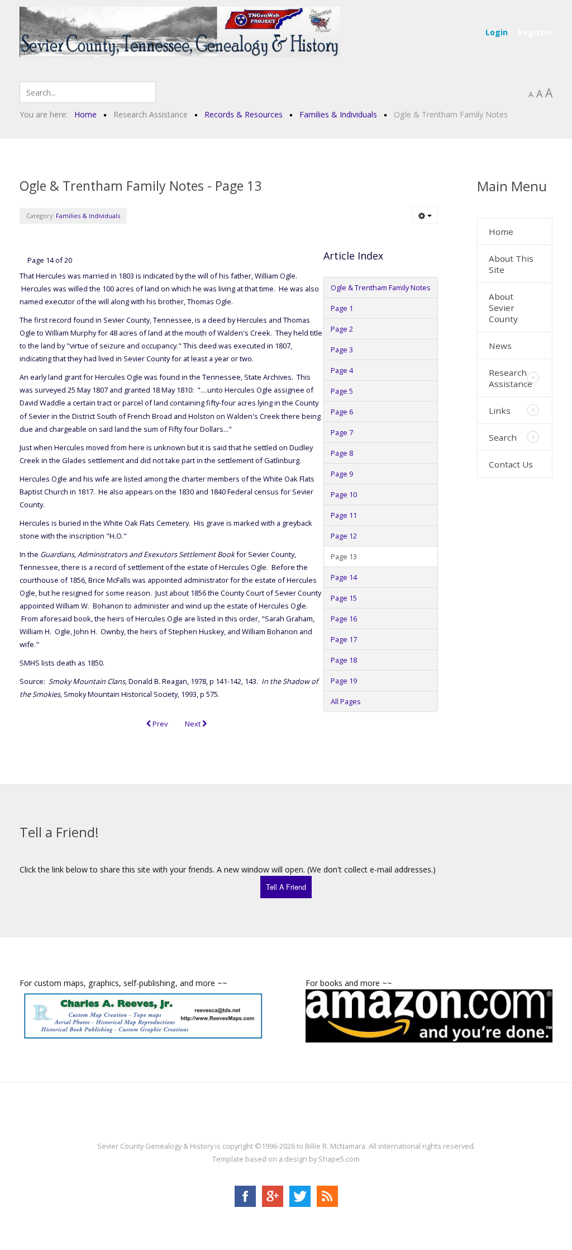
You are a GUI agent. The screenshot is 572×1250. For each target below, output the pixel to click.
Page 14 (344, 577)
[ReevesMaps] (143, 1015)
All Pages (346, 701)
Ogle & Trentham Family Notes (381, 287)
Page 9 (342, 474)
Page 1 (342, 308)
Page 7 (342, 432)
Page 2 (342, 329)
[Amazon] (429, 1015)
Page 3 (342, 350)
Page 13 (344, 556)
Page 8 (342, 453)
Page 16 (344, 619)
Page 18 (344, 660)
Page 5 (342, 391)
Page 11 (344, 515)
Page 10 (344, 494)
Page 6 (342, 412)
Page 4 (342, 370)
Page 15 (344, 598)
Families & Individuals (88, 215)
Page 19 (344, 681)
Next (193, 724)
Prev (159, 724)
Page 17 (344, 639)
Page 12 (344, 536)
